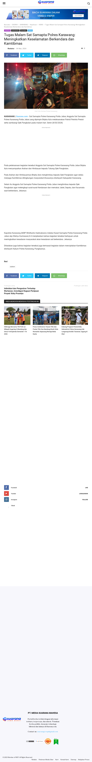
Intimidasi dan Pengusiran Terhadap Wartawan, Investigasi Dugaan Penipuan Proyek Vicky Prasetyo (21, 291)
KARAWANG (15, 30)
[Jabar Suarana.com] (12, 719)
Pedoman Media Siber (46, 760)
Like (86, 487)
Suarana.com (22, 116)
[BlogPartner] (56, 741)
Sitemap (73, 760)
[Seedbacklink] (47, 741)
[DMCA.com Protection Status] (30, 741)
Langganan (83, 493)
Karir (57, 760)
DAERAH (7, 30)
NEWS (30, 30)
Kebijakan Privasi (83, 760)
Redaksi (34, 760)
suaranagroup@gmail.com (47, 731)
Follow (85, 499)
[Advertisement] (46, 145)
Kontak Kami (64, 760)
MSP (17, 757)
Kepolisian (23, 30)
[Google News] (39, 741)
